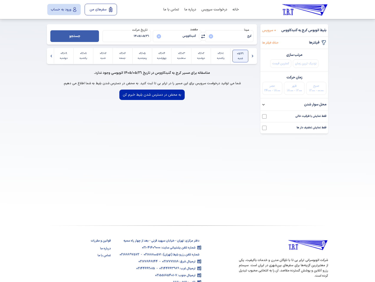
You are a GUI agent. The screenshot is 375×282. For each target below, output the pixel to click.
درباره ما (190, 9)
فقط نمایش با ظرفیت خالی (310, 116)
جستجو (74, 36)
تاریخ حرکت (140, 30)
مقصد (194, 29)
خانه (235, 9)
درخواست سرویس (214, 9)
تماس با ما (171, 9)
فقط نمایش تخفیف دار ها (311, 128)
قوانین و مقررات (101, 240)
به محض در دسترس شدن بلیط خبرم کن (152, 94)
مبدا (246, 30)
